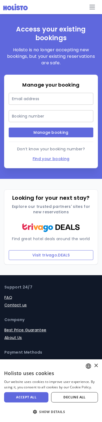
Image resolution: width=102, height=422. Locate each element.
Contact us (15, 305)
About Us (13, 337)
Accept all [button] (26, 397)
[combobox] (88, 366)
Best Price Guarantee (25, 330)
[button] (51, 412)
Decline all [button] (74, 397)
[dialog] (51, 390)
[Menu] (92, 7)
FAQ (8, 297)
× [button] (96, 366)
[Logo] (15, 7)
